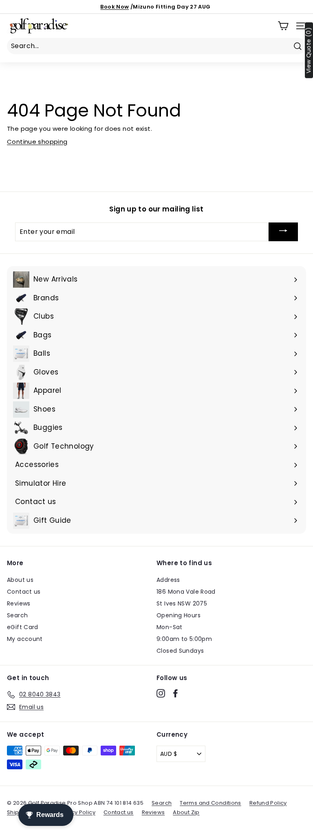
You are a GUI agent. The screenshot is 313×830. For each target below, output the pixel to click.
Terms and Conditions (210, 803)
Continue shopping (37, 141)
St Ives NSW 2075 (181, 603)
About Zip (186, 812)
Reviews (19, 603)
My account (25, 639)
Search (17, 615)
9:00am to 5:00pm (184, 639)
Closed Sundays (180, 651)
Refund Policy (268, 803)
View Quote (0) (309, 50)
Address (168, 580)
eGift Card (22, 627)
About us (20, 580)
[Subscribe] (283, 231)
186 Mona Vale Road (186, 592)
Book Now (114, 7)
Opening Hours (178, 615)
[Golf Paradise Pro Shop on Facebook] (175, 693)
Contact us (24, 592)
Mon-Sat (169, 627)
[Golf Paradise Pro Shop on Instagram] (160, 693)
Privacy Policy (76, 812)
